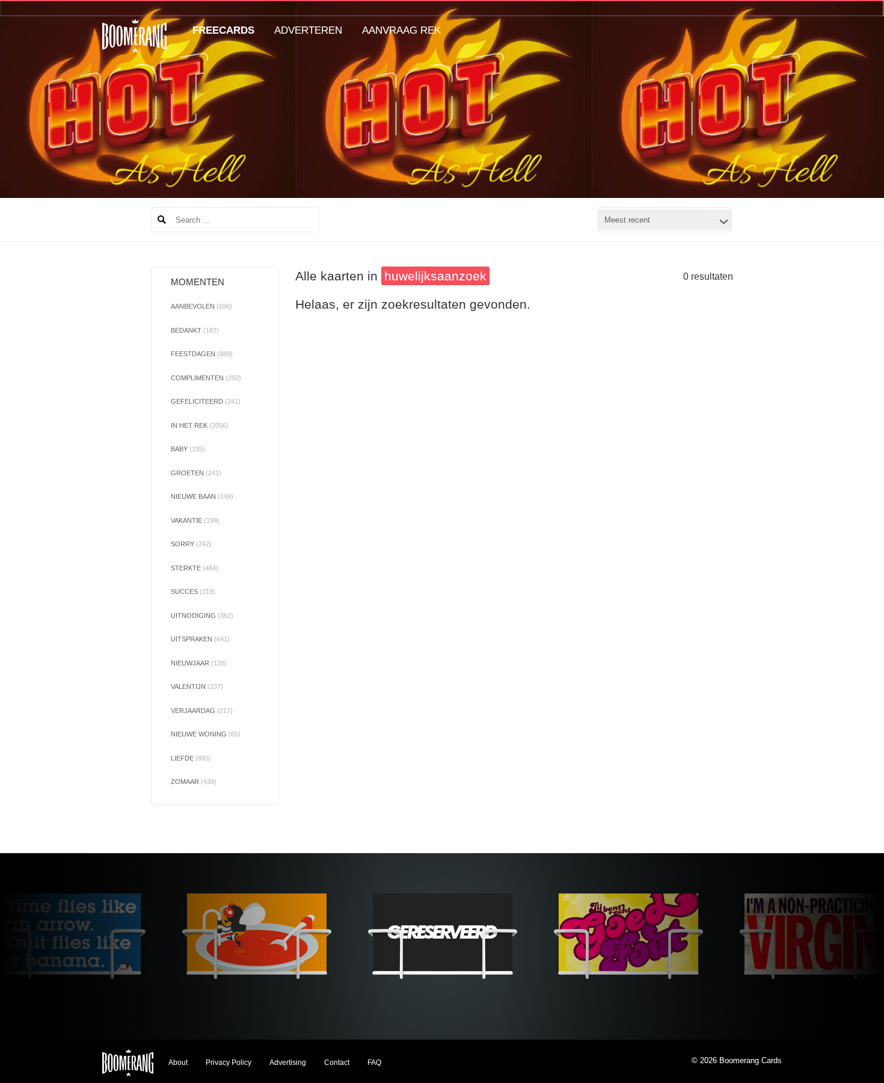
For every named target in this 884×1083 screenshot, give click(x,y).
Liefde (191, 758)
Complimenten (206, 377)
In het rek (200, 425)
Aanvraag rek (401, 30)
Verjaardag (202, 710)
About (178, 1062)
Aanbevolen (201, 306)
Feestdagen (202, 353)
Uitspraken (200, 639)
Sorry (191, 544)
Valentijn (197, 686)
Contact (336, 1062)
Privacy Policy (228, 1062)
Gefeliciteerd (206, 401)
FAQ (374, 1062)
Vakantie (195, 520)
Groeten (196, 473)
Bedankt (195, 330)
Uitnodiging (202, 615)
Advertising (287, 1062)
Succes (193, 591)
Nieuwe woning (206, 734)
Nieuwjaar (199, 663)
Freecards (223, 30)
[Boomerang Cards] (134, 44)
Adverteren (308, 30)
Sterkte (194, 568)
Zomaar (193, 781)
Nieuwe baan (202, 496)
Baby (188, 448)
